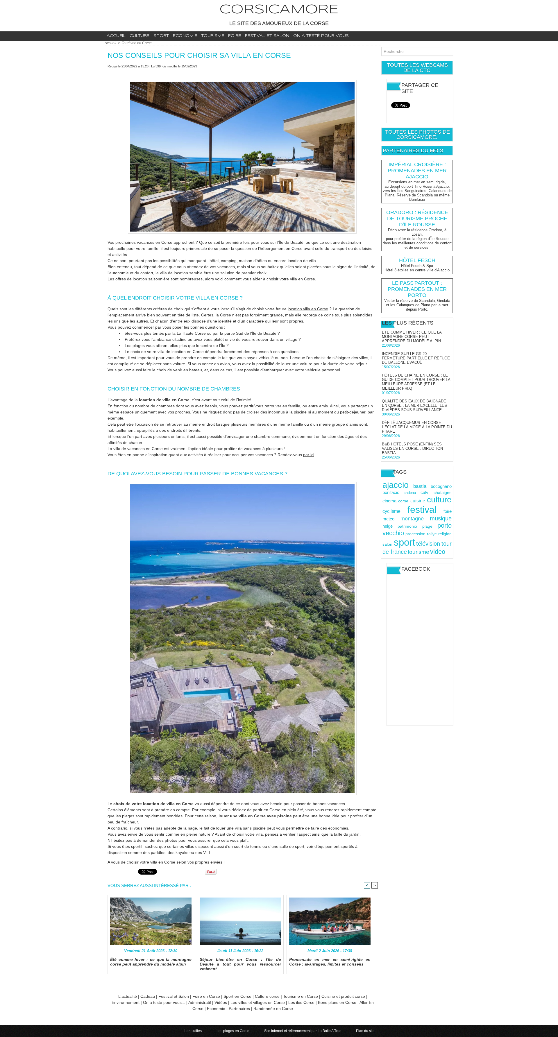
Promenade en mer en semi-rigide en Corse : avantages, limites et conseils (330, 961)
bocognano (441, 486)
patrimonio (407, 526)
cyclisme (391, 511)
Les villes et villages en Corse (257, 1002)
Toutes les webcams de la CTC (417, 67)
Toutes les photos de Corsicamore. (417, 134)
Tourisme (212, 36)
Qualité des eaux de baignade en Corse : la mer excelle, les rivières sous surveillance (414, 405)
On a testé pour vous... (322, 36)
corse (403, 501)
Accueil (116, 36)
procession (415, 534)
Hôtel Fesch (417, 260)
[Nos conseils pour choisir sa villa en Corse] (242, 81)
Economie (185, 36)
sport (404, 542)
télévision (428, 543)
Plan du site (365, 1031)
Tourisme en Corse (137, 43)
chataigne (443, 492)
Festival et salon (267, 36)
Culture (139, 36)
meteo (388, 518)
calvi (425, 492)
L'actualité (127, 996)
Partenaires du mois (413, 150)
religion (445, 533)
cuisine (417, 500)
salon (387, 544)
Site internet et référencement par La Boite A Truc (303, 1031)
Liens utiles (193, 1031)
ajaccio (395, 485)
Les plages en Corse (233, 1031)
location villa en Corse (308, 309)
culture (439, 499)
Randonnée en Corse (273, 1008)
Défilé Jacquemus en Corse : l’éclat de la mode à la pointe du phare (417, 427)
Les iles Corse (301, 1002)
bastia (419, 486)
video (437, 551)
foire (447, 511)
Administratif (199, 1002)
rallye (432, 533)
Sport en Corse (237, 996)
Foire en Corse (206, 996)
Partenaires (239, 1008)
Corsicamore (279, 9)
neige (387, 526)
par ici (308, 454)
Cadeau (147, 996)
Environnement (126, 1002)
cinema (389, 501)
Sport (161, 36)
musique (441, 518)
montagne (412, 519)
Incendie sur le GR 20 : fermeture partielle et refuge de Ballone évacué (416, 358)
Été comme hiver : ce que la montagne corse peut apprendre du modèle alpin (151, 961)
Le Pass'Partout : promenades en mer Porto (417, 289)
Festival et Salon (173, 996)
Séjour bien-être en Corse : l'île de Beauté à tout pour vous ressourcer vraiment (240, 964)
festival (422, 509)
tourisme (418, 552)
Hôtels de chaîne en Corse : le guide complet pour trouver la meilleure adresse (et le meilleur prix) (416, 382)
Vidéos (220, 1002)
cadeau (410, 492)
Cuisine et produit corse (343, 996)
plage (427, 526)
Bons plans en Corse (337, 1002)
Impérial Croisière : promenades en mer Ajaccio (417, 171)
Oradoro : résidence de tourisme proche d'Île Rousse (417, 218)
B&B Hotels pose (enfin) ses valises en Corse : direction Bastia (412, 448)
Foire (234, 36)
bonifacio (390, 492)
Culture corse (267, 996)
